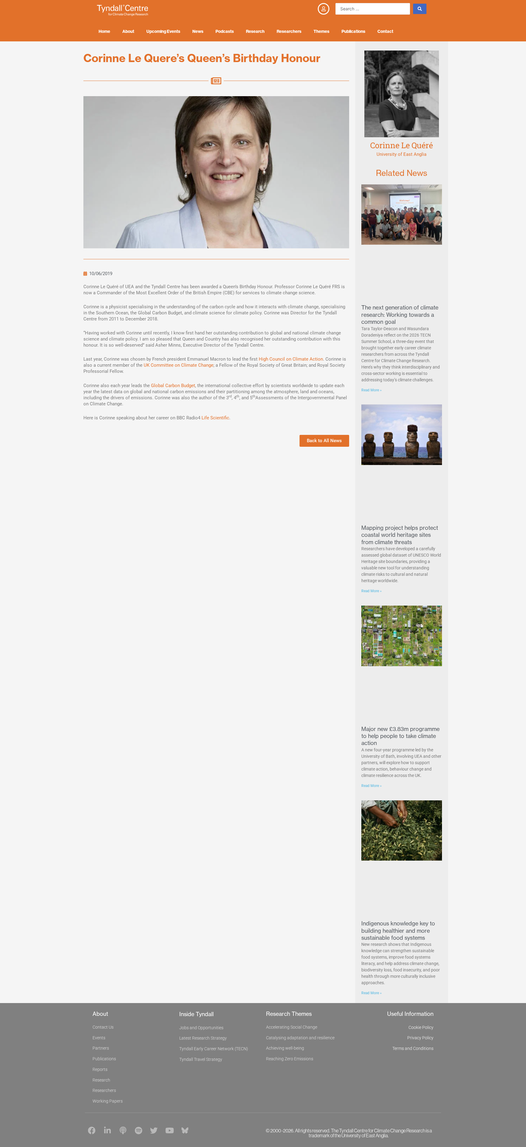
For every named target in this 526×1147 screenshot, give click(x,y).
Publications (353, 31)
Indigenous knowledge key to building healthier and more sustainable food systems (398, 930)
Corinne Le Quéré (401, 145)
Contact (385, 31)
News (197, 31)
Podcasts (225, 31)
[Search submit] (419, 9)
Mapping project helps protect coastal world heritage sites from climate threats (399, 535)
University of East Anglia (401, 154)
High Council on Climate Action (291, 359)
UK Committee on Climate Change (178, 365)
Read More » (371, 390)
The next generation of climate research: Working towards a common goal (399, 314)
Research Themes (289, 1013)
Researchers (289, 31)
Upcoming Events (163, 31)
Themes (321, 31)
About (128, 31)
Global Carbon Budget (173, 385)
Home (104, 31)
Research (255, 31)
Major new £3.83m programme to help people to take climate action (400, 736)
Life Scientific (215, 418)
